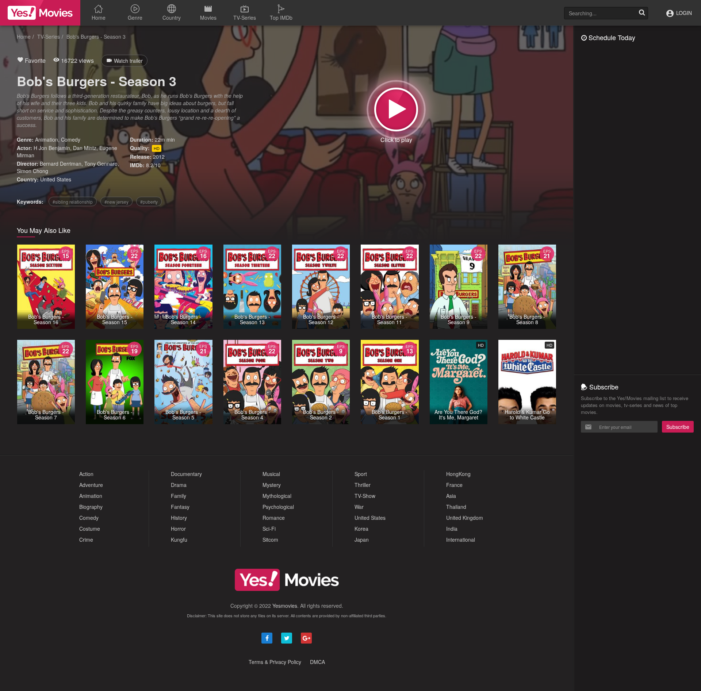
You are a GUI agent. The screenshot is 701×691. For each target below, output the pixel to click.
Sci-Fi (269, 528)
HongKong (458, 473)
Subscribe (677, 426)
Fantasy (180, 506)
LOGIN (683, 12)
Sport (361, 473)
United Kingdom (464, 517)
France (454, 484)
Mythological (277, 495)
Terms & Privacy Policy (275, 661)
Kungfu (179, 539)
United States (55, 179)
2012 (159, 156)
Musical (271, 473)
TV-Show (365, 495)
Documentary (186, 473)
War (359, 506)
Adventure (91, 484)
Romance (274, 517)
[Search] (642, 13)
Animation (46, 139)
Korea (361, 528)
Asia (451, 495)
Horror (178, 528)
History (179, 517)
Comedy (70, 139)
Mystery (272, 484)
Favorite (34, 60)
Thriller (363, 484)
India (451, 528)
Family (178, 495)
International (460, 539)
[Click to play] (396, 109)
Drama (179, 484)
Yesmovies (284, 605)
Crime (86, 539)
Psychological (278, 506)
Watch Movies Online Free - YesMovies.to (40, 13)
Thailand (456, 506)
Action (86, 473)
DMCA (317, 661)
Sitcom (270, 539)
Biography (91, 506)
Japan (362, 539)
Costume (89, 528)
